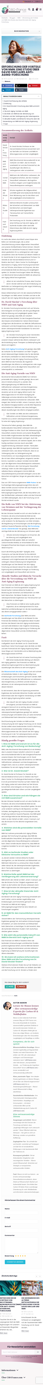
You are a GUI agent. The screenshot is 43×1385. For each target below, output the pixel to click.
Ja (10, 986)
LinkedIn (8, 90)
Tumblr (21, 90)
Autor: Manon (20, 1003)
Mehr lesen (3, 1333)
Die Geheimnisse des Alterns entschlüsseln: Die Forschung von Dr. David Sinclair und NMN (31, 1303)
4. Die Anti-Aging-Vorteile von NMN (15, 111)
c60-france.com (30, 1060)
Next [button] (40, 1276)
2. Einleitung (7, 103)
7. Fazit (5, 124)
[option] (11, 1308)
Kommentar (10, 1235)
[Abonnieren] (38, 1352)
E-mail (7, 1218)
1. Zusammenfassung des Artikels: (15, 101)
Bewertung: (9, 1256)
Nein (22, 986)
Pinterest (34, 85)
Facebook (9, 85)
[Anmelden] (33, 9)
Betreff (8, 1227)
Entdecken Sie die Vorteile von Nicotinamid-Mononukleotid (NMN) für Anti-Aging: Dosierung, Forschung (10, 1304)
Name (7, 1209)
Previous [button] (36, 1276)
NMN (15, 996)
